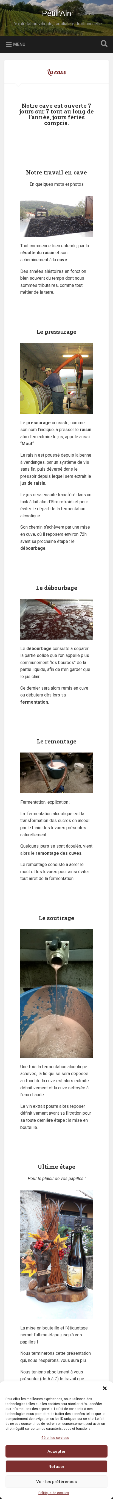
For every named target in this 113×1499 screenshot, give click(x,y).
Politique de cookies (53, 1493)
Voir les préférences (56, 1481)
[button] (105, 1388)
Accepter (56, 1451)
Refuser (56, 1466)
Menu (19, 44)
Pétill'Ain (56, 13)
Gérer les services (55, 1438)
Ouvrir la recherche (102, 44)
